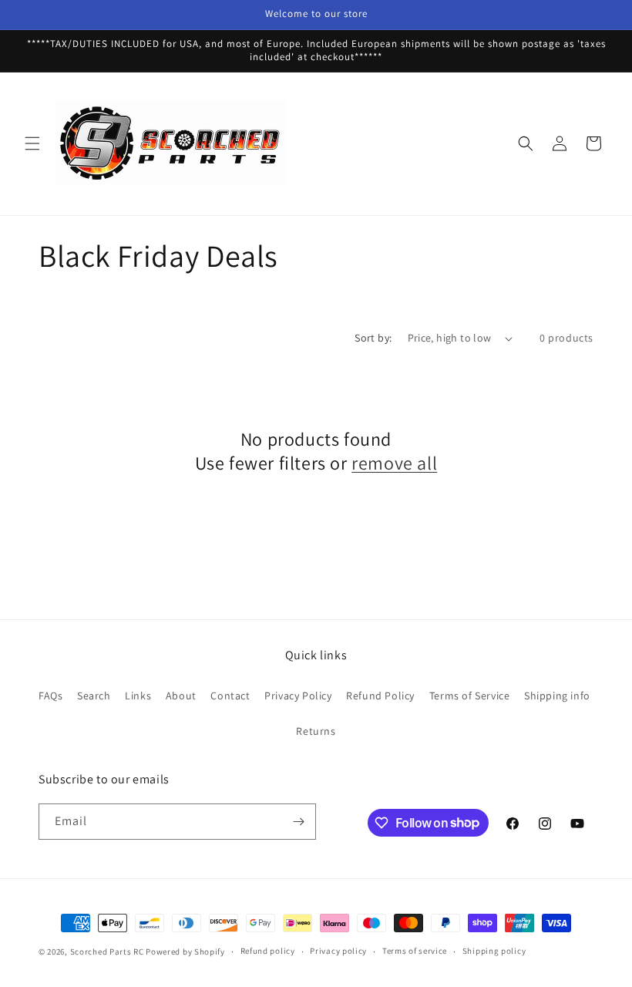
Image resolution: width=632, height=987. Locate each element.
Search (94, 695)
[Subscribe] (298, 821)
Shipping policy (494, 950)
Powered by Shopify (185, 951)
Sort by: (373, 338)
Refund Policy (380, 695)
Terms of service (414, 950)
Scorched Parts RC (107, 951)
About (181, 695)
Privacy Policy (297, 695)
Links (138, 695)
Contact (230, 695)
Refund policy (267, 950)
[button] (32, 143)
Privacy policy (338, 950)
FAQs (50, 695)
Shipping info (557, 695)
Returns (315, 731)
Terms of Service (469, 695)
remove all (394, 463)
